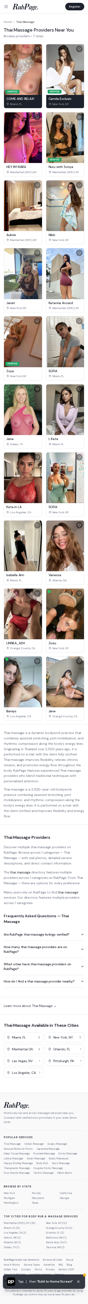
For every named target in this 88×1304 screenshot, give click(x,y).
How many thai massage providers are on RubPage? (35, 949)
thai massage (20, 872)
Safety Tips (10, 1269)
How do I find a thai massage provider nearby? (39, 981)
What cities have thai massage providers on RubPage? (37, 966)
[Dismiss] (78, 1281)
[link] (23, 104)
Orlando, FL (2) (55, 1232)
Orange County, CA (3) (59, 1228)
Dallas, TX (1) (11, 1247)
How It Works (12, 1264)
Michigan (9, 1198)
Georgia (64, 1198)
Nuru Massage (61, 1163)
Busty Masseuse (58, 1158)
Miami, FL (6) (12, 1228)
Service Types (32, 1264)
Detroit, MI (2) (12, 1237)
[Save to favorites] (37, 49)
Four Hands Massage (17, 1172)
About (69, 1259)
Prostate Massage (44, 1153)
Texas (35, 1202)
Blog (69, 1264)
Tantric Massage (43, 1172)
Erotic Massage (67, 1153)
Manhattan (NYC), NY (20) (19, 1223)
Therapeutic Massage (17, 1168)
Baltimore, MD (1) (56, 1237)
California (66, 1193)
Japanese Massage (47, 1148)
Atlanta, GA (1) (12, 1242)
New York (9, 1193)
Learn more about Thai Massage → (30, 1006)
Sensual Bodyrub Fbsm (18, 1148)
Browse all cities (52, 1259)
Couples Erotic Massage (48, 1168)
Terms (38, 1269)
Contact (26, 1269)
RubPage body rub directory (21, 1259)
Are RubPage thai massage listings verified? (36, 934)
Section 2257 (66, 1269)
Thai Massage (12, 1143)
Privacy (50, 1269)
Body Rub (42, 1163)
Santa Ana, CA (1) (56, 1242)
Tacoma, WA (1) (55, 1247)
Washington (11, 1202)
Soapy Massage (57, 1143)
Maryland (38, 1198)
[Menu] (6, 6)
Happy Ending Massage (18, 1163)
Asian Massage (36, 1158)
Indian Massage (34, 1143)
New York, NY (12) (56, 1223)
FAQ (60, 1264)
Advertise (49, 1264)
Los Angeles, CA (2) (15, 1232)
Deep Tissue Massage (17, 1153)
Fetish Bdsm (64, 1172)
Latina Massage (13, 1158)
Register (74, 6)
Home (7, 22)
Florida (36, 1193)
